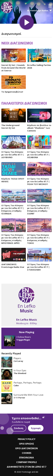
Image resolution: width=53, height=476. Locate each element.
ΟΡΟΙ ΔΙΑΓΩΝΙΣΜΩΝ (26, 448)
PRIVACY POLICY (26, 439)
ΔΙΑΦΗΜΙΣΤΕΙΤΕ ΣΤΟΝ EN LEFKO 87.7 (26, 466)
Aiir (36, 472)
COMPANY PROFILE (26, 462)
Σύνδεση (18, 428)
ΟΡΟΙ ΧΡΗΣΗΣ (26, 443)
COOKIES (26, 452)
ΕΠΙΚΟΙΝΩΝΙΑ (26, 457)
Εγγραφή (35, 428)
